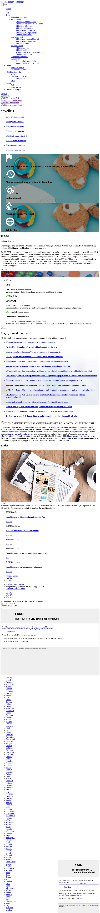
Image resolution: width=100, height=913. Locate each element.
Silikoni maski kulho (23, 50)
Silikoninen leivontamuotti (26, 22)
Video (13, 74)
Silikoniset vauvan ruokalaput (27, 41)
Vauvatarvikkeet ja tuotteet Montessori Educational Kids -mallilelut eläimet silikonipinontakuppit (46, 385)
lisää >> (4, 270)
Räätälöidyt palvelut (13, 72)
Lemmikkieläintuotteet (19, 57)
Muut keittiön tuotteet (24, 35)
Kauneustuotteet (17, 46)
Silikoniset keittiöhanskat (25, 30)
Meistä (8, 83)
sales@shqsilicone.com (15, 584)
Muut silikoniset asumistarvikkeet (28, 63)
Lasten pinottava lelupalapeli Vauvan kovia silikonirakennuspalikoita (34, 357)
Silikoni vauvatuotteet (15, 131)
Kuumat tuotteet (12, 576)
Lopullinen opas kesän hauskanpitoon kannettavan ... (28, 553)
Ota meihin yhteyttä (13, 89)
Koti (7, 13)
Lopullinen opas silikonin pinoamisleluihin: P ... (25, 517)
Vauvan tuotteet (17, 37)
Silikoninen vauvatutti (24, 43)
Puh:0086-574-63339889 (15, 589)
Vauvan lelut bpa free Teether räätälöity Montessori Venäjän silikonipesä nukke (39, 407)
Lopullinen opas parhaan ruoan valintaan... (24, 567)
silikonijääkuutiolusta (15, 122)
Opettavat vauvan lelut (19, 76)
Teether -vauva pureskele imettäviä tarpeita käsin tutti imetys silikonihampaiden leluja (41, 416)
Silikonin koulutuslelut (19, 17)
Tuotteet (9, 15)
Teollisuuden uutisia (18, 70)
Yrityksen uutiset (17, 68)
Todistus (14, 85)
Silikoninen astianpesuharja (26, 33)
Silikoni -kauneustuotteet (16, 141)
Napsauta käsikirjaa (8, 276)
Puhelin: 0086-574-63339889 (12, 2)
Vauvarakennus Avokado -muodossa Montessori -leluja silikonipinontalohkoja (38, 366)
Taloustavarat (16, 59)
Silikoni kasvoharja (23, 48)
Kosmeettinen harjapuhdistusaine (28, 52)
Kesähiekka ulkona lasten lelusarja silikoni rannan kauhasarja (31, 347)
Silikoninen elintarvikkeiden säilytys (29, 24)
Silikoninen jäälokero (24, 26)
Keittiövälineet (16, 19)
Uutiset (8, 65)
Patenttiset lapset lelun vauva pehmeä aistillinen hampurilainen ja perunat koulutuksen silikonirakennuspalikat (51, 376)
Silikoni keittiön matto (24, 28)
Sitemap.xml (10, 580)
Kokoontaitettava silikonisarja (27, 61)
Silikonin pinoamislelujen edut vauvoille (22, 531)
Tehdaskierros (16, 87)
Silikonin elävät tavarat (15, 150)
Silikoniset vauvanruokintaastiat (28, 39)
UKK (13, 81)
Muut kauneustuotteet (24, 54)
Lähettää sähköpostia (9, 606)
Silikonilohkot (21, 78)
